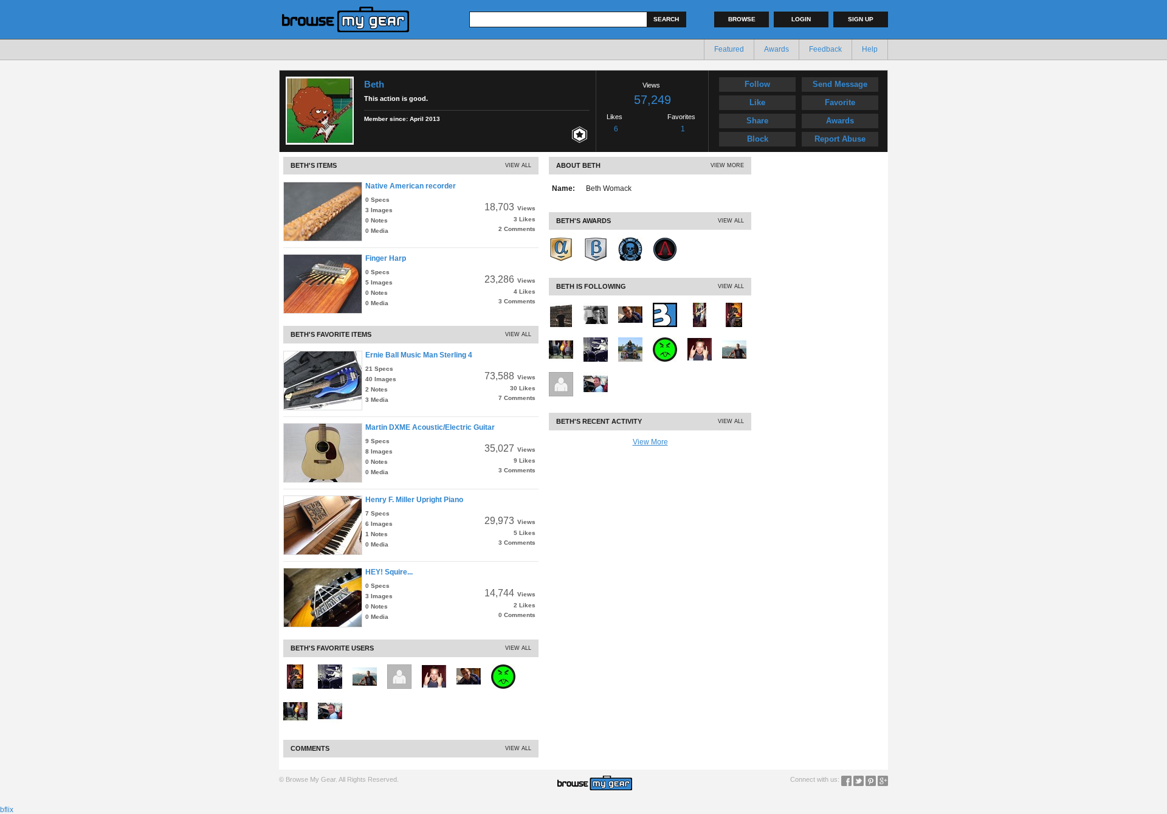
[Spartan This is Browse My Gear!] (665, 241)
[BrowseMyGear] (665, 307)
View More (727, 165)
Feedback (825, 49)
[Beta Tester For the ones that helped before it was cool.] (596, 241)
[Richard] (399, 668)
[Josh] (330, 668)
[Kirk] (503, 668)
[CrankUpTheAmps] (699, 307)
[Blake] (468, 668)
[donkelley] (295, 703)
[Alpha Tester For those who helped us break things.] (561, 241)
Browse (742, 19)
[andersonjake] (596, 307)
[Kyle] (434, 668)
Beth (374, 84)
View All (518, 165)
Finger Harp (385, 258)
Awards (776, 49)
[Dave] (295, 668)
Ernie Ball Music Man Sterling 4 (418, 355)
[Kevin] (630, 341)
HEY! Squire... (389, 572)
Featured (729, 49)
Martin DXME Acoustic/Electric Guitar (430, 427)
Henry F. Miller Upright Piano (414, 499)
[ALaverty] (561, 307)
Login (801, 19)
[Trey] (330, 703)
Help (870, 49)
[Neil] (365, 668)
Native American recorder (410, 186)
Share (757, 120)
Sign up (860, 19)
